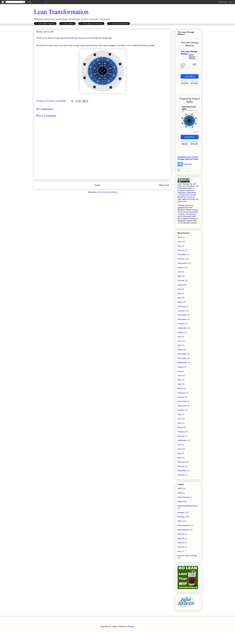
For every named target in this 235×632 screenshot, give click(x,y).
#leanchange (183, 525)
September (182, 263)
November (182, 254)
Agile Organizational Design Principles (70, 38)
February (181, 306)
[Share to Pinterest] (87, 101)
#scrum (181, 547)
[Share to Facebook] (84, 101)
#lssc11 (181, 538)
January (181, 250)
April (179, 276)
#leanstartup (183, 530)
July (179, 246)
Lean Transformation (61, 11)
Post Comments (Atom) (108, 192)
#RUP (180, 488)
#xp (179, 551)
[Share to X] (82, 101)
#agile (180, 501)
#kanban (181, 517)
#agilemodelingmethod (187, 506)
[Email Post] (72, 101)
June (180, 237)
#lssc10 (181, 534)
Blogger (131, 626)
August (181, 267)
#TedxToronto (183, 497)
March (180, 302)
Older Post (164, 185)
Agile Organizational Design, (86, 45)
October (181, 259)
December (182, 315)
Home (97, 185)
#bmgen (181, 512)
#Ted (180, 493)
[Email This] (76, 101)
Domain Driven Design (187, 556)
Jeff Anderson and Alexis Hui (188, 185)
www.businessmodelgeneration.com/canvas (188, 213)
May (179, 293)
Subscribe (187, 164)
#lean (180, 521)
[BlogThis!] (79, 101)
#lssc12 (181, 542)
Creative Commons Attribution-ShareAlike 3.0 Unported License (187, 192)
